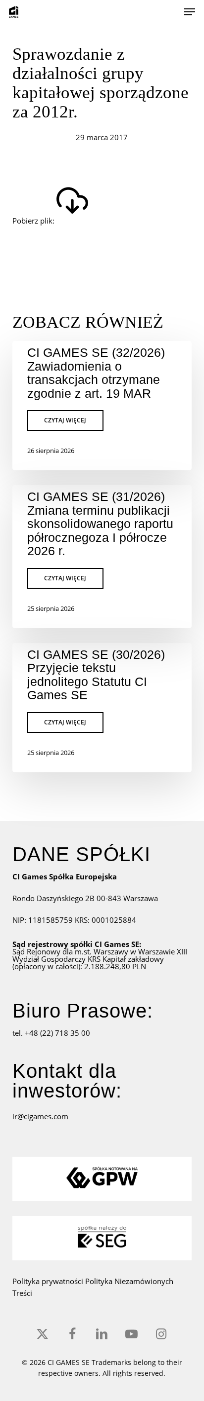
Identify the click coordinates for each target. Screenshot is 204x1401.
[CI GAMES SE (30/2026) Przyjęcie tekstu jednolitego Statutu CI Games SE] (102, 707)
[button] (189, 12)
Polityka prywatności (48, 1281)
